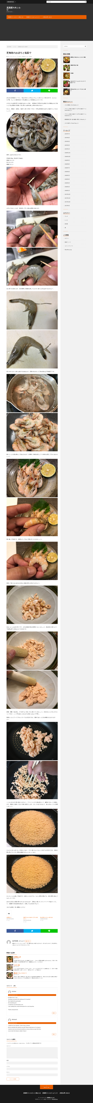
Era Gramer (73, 105)
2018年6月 (67, 171)
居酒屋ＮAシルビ (14, 9)
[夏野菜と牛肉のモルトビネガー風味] (66, 60)
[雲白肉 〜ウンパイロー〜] (10, 975)
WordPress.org (68, 249)
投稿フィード (68, 242)
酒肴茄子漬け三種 (74, 65)
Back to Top (46, 1087)
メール (8, 1066)
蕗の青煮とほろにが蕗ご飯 (46, 917)
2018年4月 (67, 179)
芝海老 (30, 56)
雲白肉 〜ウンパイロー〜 (20, 973)
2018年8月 (67, 164)
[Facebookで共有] (15, 90)
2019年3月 (67, 141)
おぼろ (20, 56)
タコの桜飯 (67, 105)
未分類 (66, 223)
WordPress (55, 1099)
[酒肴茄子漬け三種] (66, 68)
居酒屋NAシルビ (25, 56)
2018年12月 (67, 152)
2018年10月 (67, 156)
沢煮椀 (72, 73)
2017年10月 (67, 201)
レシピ (15, 56)
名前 (8, 1060)
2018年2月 (67, 186)
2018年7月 (67, 167)
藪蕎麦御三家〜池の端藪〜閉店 (72, 119)
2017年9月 (67, 205)
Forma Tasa (73, 123)
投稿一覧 (27, 941)
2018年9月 (67, 160)
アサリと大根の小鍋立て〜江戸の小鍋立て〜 (75, 108)
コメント (9, 1045)
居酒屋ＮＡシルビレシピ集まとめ (15, 17)
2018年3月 (67, 183)
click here (14, 991)
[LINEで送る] (49, 90)
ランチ (66, 216)
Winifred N (14, 1019)
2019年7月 (67, 133)
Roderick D (67, 115)
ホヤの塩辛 (67, 123)
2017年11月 (67, 198)
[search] (85, 2)
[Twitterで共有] (32, 90)
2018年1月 (67, 190)
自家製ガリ (9, 917)
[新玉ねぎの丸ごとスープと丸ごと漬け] (66, 92)
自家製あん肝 (17, 957)
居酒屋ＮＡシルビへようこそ (33, 17)
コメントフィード (69, 245)
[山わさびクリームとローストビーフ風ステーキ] (66, 84)
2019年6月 (67, 137)
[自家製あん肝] (10, 959)
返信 (54, 1013)
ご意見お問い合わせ (47, 17)
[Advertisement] (46, 30)
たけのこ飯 (17, 965)
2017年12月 (67, 194)
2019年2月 (67, 145)
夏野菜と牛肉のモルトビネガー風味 (78, 57)
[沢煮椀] (66, 76)
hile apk (82, 119)
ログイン (67, 238)
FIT (45, 1099)
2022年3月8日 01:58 (13, 1023)
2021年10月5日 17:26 (13, 995)
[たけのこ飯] (10, 967)
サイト (8, 1072)
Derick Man (67, 110)
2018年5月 (67, 175)
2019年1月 (67, 149)
